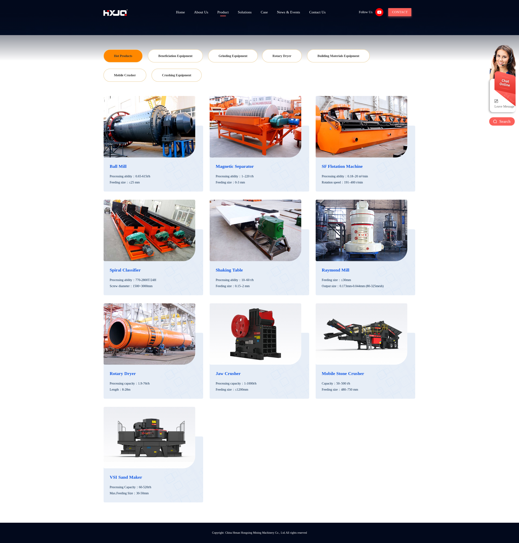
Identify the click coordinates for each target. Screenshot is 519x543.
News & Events (288, 12)
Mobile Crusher (125, 75)
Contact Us (317, 12)
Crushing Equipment (176, 75)
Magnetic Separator (235, 166)
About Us (201, 12)
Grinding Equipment (233, 56)
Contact (400, 12)
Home (180, 12)
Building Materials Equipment (338, 56)
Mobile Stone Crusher (343, 373)
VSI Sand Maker (126, 477)
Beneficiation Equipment (175, 56)
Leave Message (504, 106)
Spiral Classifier (125, 270)
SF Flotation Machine (342, 166)
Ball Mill (118, 166)
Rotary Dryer (281, 56)
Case (264, 12)
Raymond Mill (335, 270)
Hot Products (123, 56)
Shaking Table (229, 270)
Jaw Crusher (228, 373)
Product (223, 12)
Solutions (245, 12)
